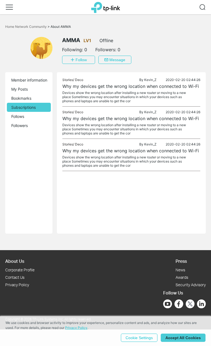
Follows (17, 116)
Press (181, 261)
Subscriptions (23, 107)
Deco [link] (79, 80)
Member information (29, 80)
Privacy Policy (17, 284)
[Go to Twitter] (190, 304)
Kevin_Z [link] (150, 80)
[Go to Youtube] (167, 303)
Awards (182, 277)
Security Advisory (191, 284)
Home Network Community (26, 27)
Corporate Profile (20, 269)
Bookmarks (21, 98)
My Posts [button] (19, 89)
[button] (9, 7)
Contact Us (14, 277)
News (180, 269)
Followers (19, 125)
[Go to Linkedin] (201, 303)
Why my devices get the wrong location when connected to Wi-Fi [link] (130, 86)
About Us (14, 261)
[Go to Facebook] (178, 303)
